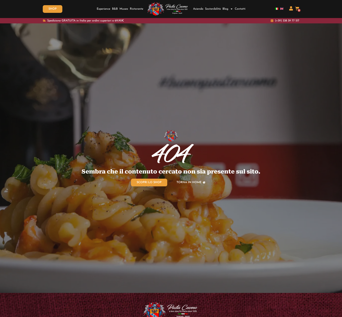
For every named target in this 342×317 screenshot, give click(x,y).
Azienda (198, 8)
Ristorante (136, 8)
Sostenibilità (213, 8)
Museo (124, 8)
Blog (225, 8)
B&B (115, 8)
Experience (103, 8)
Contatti (240, 8)
